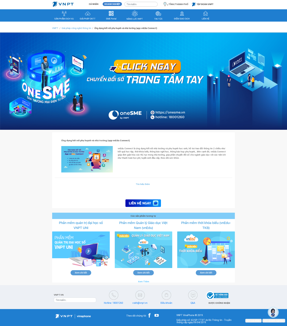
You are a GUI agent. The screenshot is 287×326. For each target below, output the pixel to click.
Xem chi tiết (81, 272)
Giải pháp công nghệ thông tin (76, 28)
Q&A (193, 303)
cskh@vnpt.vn (139, 303)
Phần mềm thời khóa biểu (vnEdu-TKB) (206, 225)
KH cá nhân (253, 320)
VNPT (55, 28)
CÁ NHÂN (93, 4)
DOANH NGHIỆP (112, 4)
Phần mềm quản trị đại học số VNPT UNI (81, 225)
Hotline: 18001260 (113, 303)
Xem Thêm (143, 281)
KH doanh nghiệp (274, 320)
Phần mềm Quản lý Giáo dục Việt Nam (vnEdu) (143, 225)
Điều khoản (166, 303)
